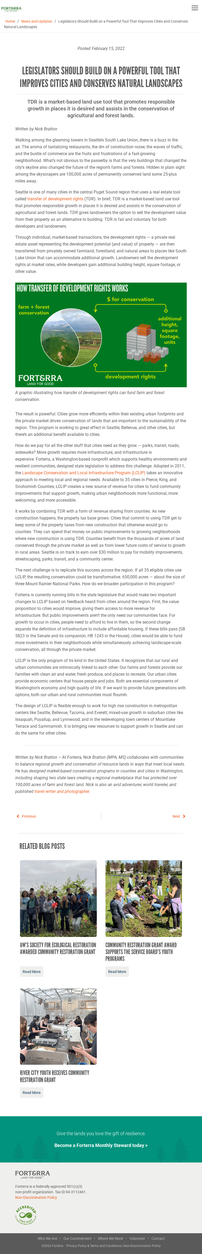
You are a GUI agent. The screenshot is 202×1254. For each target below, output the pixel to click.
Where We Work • (112, 1238)
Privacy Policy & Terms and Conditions (94, 1246)
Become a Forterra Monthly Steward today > (101, 1145)
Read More (32, 972)
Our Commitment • (79, 1238)
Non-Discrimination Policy (36, 1197)
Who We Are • (49, 1238)
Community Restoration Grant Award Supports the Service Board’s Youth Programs (141, 952)
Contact (158, 1238)
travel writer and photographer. (62, 791)
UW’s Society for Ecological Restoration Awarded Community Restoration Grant (58, 948)
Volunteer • (139, 1238)
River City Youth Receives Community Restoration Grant (54, 1076)
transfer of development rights (55, 198)
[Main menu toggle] (195, 8)
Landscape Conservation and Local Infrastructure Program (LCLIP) (83, 472)
